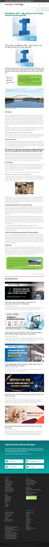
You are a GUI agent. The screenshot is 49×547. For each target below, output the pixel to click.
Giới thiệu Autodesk (8, 513)
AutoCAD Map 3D (8, 484)
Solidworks (28, 520)
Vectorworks (28, 519)
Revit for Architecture (30, 480)
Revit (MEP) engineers (30, 483)
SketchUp (28, 513)
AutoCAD (6, 478)
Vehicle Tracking (29, 494)
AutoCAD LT (7, 480)
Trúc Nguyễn (8, 398)
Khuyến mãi (7, 516)
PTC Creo (28, 522)
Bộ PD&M (7, 504)
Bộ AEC (6, 503)
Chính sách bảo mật (9, 519)
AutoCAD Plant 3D (8, 487)
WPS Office (28, 529)
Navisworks (28, 486)
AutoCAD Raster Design (9, 488)
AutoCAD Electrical (8, 483)
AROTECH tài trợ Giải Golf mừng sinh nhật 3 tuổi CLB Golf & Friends (24, 395)
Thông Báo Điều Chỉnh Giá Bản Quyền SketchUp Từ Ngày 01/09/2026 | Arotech (23, 365)
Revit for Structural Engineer (31, 481)
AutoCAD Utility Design (9, 490)
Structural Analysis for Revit (31, 492)
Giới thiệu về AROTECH (9, 512)
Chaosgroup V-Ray (29, 512)
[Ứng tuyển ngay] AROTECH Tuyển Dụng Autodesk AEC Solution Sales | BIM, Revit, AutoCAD (23, 333)
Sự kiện (6, 518)
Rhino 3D (28, 515)
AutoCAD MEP (7, 486)
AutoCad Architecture (9, 481)
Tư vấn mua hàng (8, 515)
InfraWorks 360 (29, 488)
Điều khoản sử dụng (9, 520)
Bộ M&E (6, 506)
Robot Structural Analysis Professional (33, 489)
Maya (6, 494)
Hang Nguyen (9, 305)
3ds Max (27, 491)
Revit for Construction (30, 484)
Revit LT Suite (28, 478)
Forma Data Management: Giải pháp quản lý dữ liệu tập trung (23, 427)
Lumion (27, 516)
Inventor (6, 495)
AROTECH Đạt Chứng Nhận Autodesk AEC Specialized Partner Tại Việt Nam (20, 303)
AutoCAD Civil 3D (8, 491)
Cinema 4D (28, 518)
